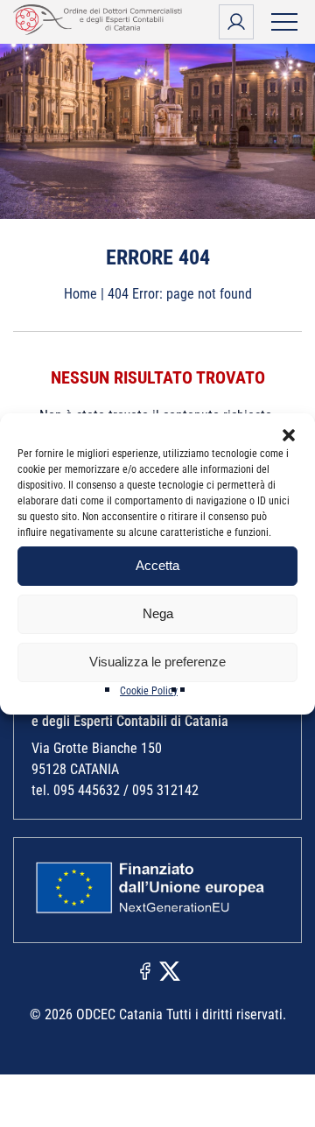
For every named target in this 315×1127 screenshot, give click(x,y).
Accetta (157, 565)
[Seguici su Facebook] (145, 969)
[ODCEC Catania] (100, 30)
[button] (289, 435)
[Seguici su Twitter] (169, 969)
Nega (158, 613)
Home (80, 293)
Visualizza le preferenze (157, 661)
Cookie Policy (149, 691)
